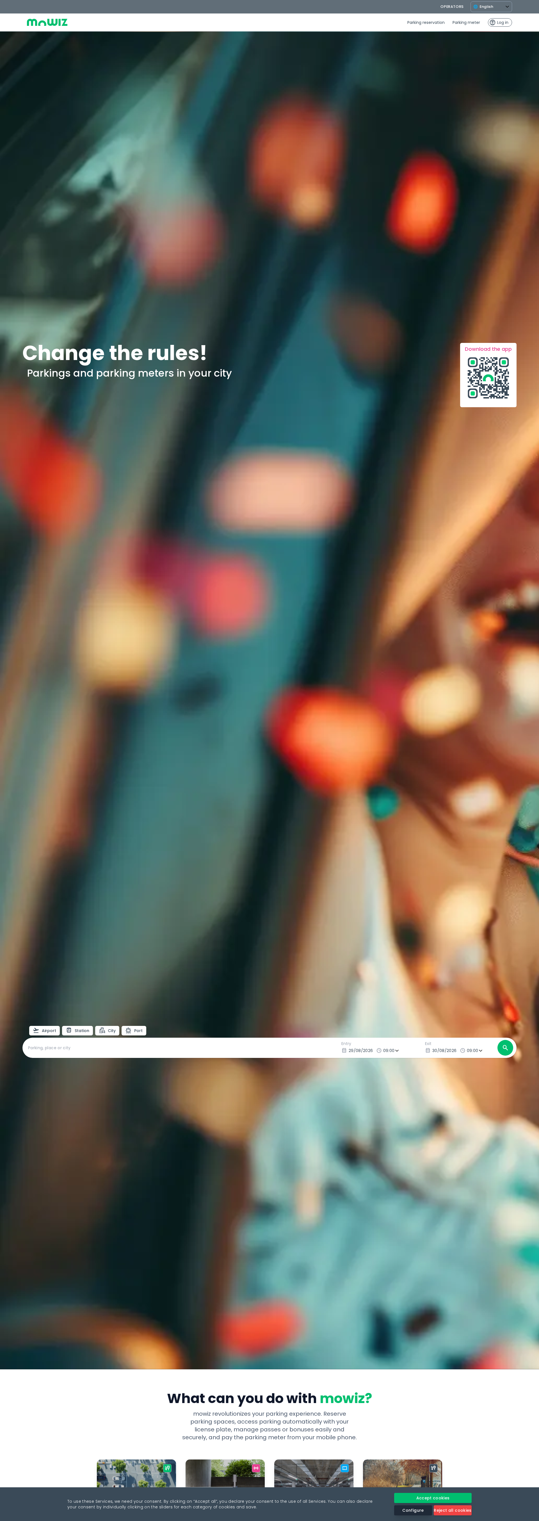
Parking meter (466, 22)
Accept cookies (433, 1498)
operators (452, 6)
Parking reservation (426, 22)
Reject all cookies (452, 1510)
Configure (413, 1510)
